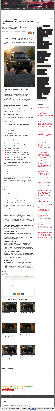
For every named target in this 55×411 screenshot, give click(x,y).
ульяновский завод (41, 98)
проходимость (40, 61)
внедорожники (48, 33)
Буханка (18, 31)
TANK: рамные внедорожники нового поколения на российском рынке (44, 109)
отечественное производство (43, 53)
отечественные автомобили (43, 55)
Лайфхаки (19, 8)
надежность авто (48, 43)
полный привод (40, 57)
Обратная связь (13, 396)
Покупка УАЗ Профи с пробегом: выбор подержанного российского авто (45, 227)
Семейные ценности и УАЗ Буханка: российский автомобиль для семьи (26, 357)
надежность (39, 43)
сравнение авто (40, 86)
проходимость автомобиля (43, 63)
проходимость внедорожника (43, 65)
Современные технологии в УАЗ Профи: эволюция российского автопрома (44, 201)
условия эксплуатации (42, 100)
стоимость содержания (27, 277)
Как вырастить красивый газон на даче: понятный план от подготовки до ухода (45, 120)
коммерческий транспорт (42, 41)
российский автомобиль (42, 79)
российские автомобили (17, 277)
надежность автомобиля (42, 47)
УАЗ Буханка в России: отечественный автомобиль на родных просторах (9, 335)
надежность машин (41, 49)
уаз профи (45, 94)
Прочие (38, 8)
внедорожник (40, 33)
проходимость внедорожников (44, 67)
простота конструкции (42, 59)
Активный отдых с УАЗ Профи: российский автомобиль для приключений (44, 197)
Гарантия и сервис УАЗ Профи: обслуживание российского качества (44, 215)
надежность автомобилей (43, 45)
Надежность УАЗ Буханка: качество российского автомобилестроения (8, 357)
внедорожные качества (42, 35)
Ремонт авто (16, 2)
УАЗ (42, 8)
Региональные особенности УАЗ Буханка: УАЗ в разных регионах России (26, 335)
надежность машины (16, 276)
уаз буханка (24, 279)
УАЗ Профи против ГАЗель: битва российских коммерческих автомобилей (44, 162)
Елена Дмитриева (6, 283)
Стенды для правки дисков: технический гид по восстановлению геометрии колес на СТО (45, 134)
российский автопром (42, 82)
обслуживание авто (25, 276)
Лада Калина (26, 8)
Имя (3, 370)
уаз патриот (46, 92)
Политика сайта (22, 396)
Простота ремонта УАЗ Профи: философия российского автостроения (44, 174)
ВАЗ (14, 8)
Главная (6, 396)
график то (8, 276)
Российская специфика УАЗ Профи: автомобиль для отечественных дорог (45, 239)
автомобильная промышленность (44, 29)
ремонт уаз (9, 277)
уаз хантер (39, 96)
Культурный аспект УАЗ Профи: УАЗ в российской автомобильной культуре (45, 206)
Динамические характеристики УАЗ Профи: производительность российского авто (45, 210)
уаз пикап (39, 94)
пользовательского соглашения (9, 406)
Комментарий (5, 373)
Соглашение (29, 396)
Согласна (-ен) (33, 409)
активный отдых (41, 31)
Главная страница (8, 8)
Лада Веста (33, 8)
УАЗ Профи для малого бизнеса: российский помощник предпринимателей (44, 166)
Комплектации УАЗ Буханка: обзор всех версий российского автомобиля (9, 314)
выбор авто (39, 37)
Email (14, 370)
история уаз (40, 39)
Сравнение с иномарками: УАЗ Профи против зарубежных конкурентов (44, 223)
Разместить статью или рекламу (40, 396)
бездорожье (48, 31)
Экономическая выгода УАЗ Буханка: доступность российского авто (26, 314)
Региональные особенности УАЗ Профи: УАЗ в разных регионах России (44, 182)
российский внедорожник (43, 84)
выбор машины (47, 37)
